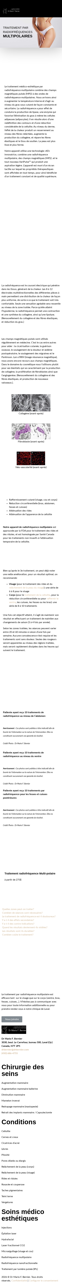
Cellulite (6, 1131)
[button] (31, 909)
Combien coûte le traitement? (17, 935)
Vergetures (7, 1202)
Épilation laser (9, 1233)
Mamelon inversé (11, 1100)
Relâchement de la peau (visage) (18, 1172)
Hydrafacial (8, 1239)
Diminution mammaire (13, 1095)
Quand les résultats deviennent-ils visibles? (24, 927)
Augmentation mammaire (15, 1083)
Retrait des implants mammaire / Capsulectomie (27, 1112)
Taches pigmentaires (12, 1190)
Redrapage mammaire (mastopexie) (20, 1106)
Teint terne (7, 1196)
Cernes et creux (10, 1137)
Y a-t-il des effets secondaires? (18, 920)
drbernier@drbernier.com (15, 1049)
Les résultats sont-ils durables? (18, 931)
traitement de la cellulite (37, 595)
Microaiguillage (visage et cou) (17, 1251)
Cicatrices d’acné (10, 1143)
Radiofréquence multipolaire (17, 1257)
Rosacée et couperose (13, 1184)
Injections (7, 1227)
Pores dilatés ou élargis (14, 1161)
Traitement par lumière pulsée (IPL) (20, 1269)
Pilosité (5, 1155)
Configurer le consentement (43, 1280)
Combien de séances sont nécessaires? (22, 913)
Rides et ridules (10, 1178)
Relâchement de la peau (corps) (18, 1167)
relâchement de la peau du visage (26, 587)
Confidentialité (19, 1280)
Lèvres (5, 1149)
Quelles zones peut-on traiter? (18, 909)
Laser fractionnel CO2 (13, 1245)
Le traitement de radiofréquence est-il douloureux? (29, 916)
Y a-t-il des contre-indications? (18, 924)
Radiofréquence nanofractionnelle (19, 1263)
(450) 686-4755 (10, 1053)
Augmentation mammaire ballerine (20, 1089)
